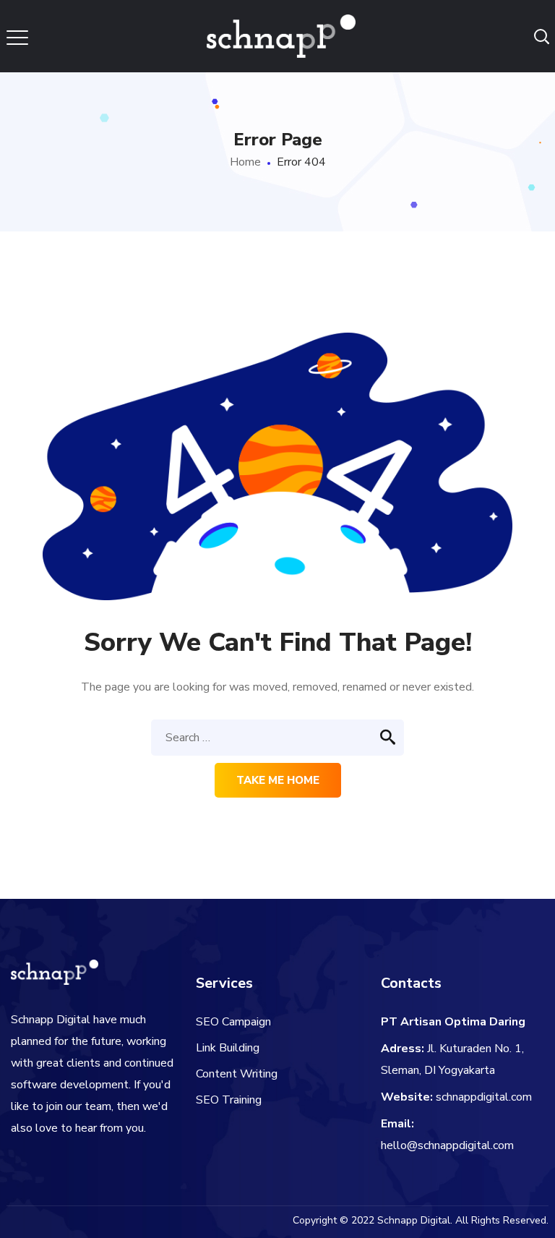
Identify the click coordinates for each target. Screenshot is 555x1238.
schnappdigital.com (484, 1097)
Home (245, 162)
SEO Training (229, 1100)
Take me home (277, 780)
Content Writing (237, 1074)
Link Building (227, 1048)
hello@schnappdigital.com (447, 1145)
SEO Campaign (233, 1022)
